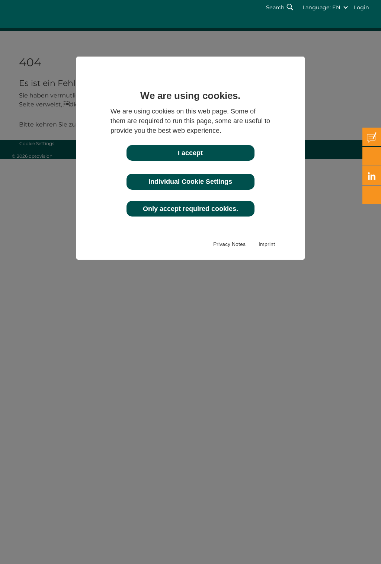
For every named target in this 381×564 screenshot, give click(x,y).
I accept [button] (190, 153)
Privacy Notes (229, 244)
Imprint (267, 244)
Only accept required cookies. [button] (190, 208)
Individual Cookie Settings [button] (190, 181)
